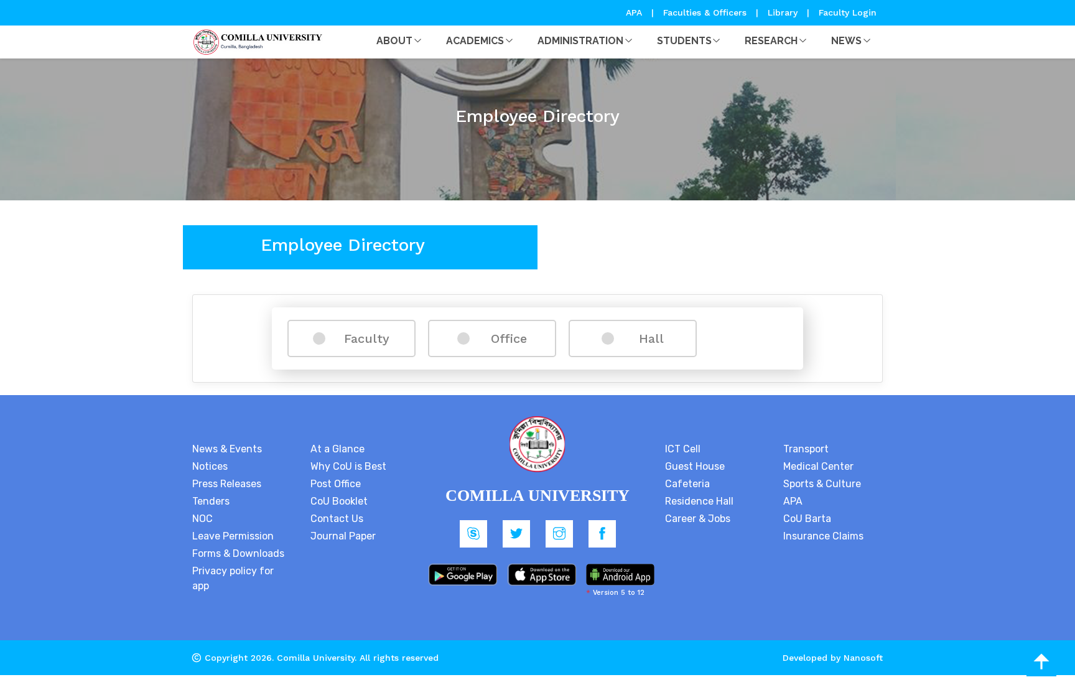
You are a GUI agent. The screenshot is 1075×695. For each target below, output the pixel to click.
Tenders (211, 501)
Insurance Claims (823, 536)
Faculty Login (848, 12)
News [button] (846, 41)
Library (784, 12)
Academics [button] (475, 41)
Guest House (695, 466)
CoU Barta (807, 519)
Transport (806, 449)
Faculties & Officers (705, 12)
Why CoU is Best (348, 466)
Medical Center (818, 466)
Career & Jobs (697, 519)
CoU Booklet (339, 501)
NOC (202, 519)
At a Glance (337, 449)
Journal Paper (343, 536)
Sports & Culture (822, 484)
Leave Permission (233, 536)
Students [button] (684, 41)
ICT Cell (682, 449)
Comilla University (316, 658)
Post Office (335, 484)
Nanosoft (863, 658)
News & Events (227, 449)
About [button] (394, 41)
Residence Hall (699, 501)
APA (635, 12)
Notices (210, 466)
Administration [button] (580, 41)
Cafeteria (687, 484)
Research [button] (771, 41)
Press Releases (226, 484)
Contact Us (336, 519)
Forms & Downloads (238, 553)
